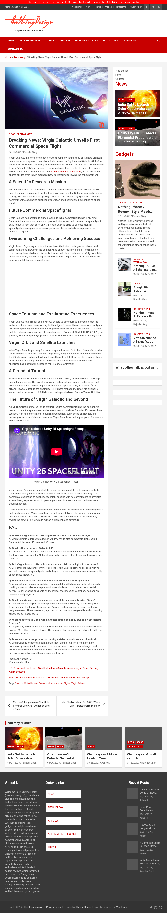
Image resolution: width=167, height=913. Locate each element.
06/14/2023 (139, 320)
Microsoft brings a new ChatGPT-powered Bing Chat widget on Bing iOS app (49, 677)
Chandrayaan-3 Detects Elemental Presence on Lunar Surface (137, 137)
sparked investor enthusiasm (65, 171)
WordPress (122, 907)
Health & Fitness (86, 40)
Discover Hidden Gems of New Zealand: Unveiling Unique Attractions (150, 794)
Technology (24, 134)
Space (130, 100)
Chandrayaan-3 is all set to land (141, 756)
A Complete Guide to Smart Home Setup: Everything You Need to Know (150, 847)
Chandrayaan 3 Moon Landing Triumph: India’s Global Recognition (102, 760)
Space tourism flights (59, 683)
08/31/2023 (124, 112)
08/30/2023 (124, 141)
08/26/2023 (93, 762)
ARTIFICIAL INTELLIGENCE (62, 833)
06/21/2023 (139, 295)
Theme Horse (83, 907)
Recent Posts (139, 783)
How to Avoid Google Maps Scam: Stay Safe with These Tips (149, 829)
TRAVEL (52, 847)
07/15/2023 (124, 216)
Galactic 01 (20, 683)
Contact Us (120, 7)
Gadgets (124, 154)
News (88, 7)
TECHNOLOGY (55, 807)
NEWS (51, 794)
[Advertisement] (56, 287)
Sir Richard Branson (37, 683)
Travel (98, 7)
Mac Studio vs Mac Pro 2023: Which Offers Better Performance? (81, 704)
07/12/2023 (139, 274)
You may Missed (19, 723)
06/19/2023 (15, 152)
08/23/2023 (133, 762)
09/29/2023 (146, 796)
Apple (64, 40)
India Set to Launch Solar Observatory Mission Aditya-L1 (133, 108)
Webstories (76, 7)
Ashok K (152, 274)
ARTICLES (53, 820)
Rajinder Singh (30, 152)
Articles (108, 7)
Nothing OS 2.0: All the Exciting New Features (144, 269)
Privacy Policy (136, 7)
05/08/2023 (139, 346)
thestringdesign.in (33, 907)
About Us (130, 40)
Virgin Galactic (78, 683)
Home (11, 40)
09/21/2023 (146, 832)
